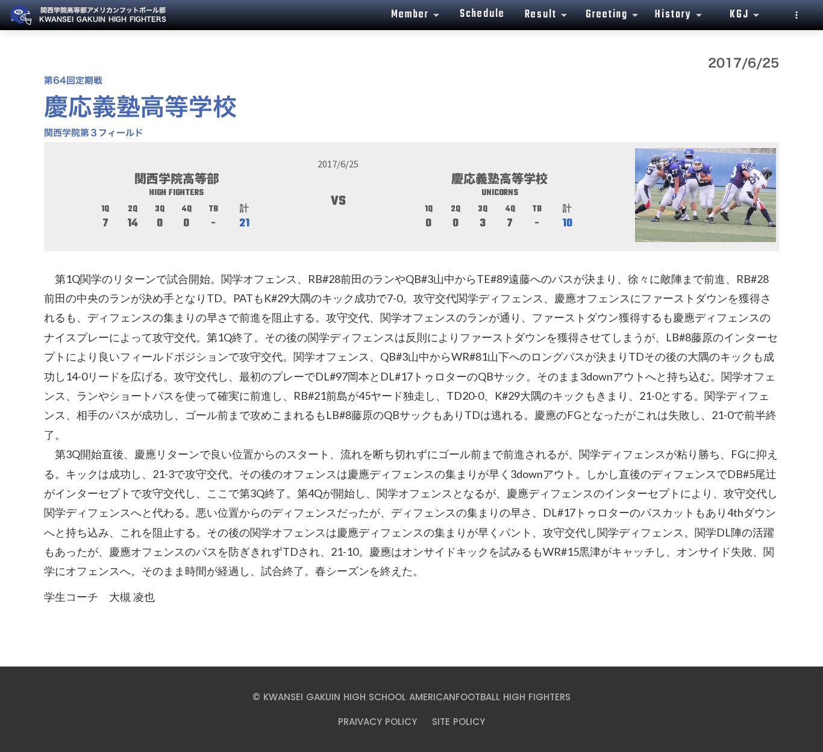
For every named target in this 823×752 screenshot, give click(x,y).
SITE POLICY (458, 721)
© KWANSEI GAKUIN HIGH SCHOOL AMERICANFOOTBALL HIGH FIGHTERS (411, 697)
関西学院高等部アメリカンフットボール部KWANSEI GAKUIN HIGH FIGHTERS (102, 15)
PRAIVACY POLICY (377, 721)
